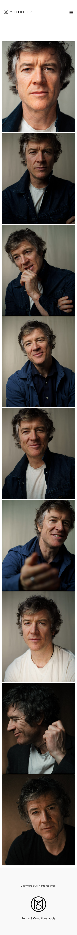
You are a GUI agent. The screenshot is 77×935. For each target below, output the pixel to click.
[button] (71, 12)
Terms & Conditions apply (38, 918)
